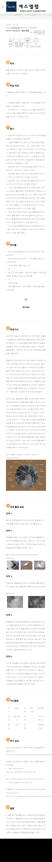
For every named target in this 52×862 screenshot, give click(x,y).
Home (8, 31)
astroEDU (16, 31)
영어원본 (26, 307)
